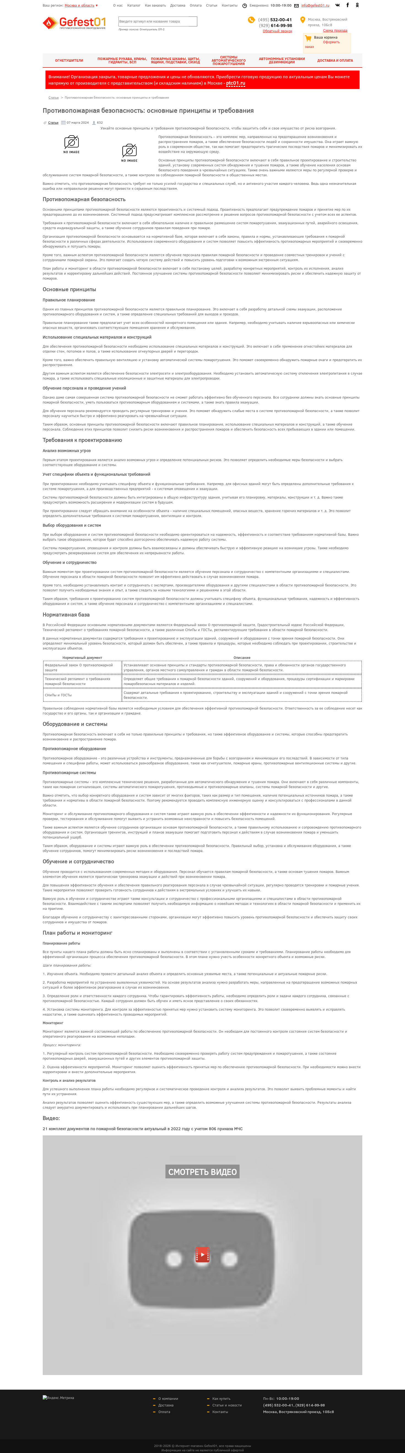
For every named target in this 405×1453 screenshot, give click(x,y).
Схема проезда (335, 30)
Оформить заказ (322, 44)
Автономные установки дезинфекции (282, 60)
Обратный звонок (277, 30)
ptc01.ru (235, 82)
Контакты (229, 5)
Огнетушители (69, 60)
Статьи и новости (227, 1405)
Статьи (211, 5)
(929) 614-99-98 (310, 1405)
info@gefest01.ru (315, 5)
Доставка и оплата (335, 60)
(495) (275, 19)
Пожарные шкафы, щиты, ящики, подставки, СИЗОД (175, 60)
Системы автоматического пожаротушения (229, 60)
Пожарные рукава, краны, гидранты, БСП (122, 60)
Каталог (134, 5)
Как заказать (155, 5)
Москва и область (79, 5)
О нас (118, 5)
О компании (168, 1398)
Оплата (196, 5)
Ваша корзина (325, 37)
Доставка (177, 5)
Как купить (221, 1398)
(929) (275, 25)
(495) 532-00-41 (278, 1405)
